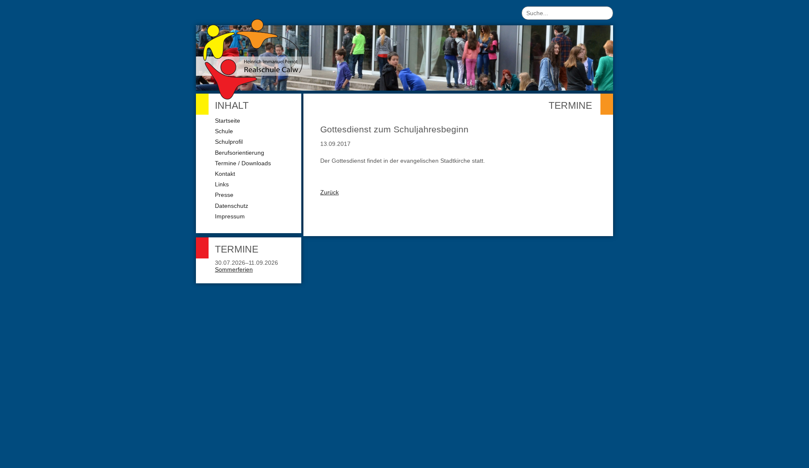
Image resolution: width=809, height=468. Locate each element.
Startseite (227, 120)
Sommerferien (234, 269)
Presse (224, 194)
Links (222, 184)
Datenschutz (231, 205)
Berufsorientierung (239, 152)
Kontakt (225, 173)
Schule (224, 131)
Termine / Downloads (243, 163)
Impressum (230, 216)
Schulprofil (229, 141)
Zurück (329, 192)
